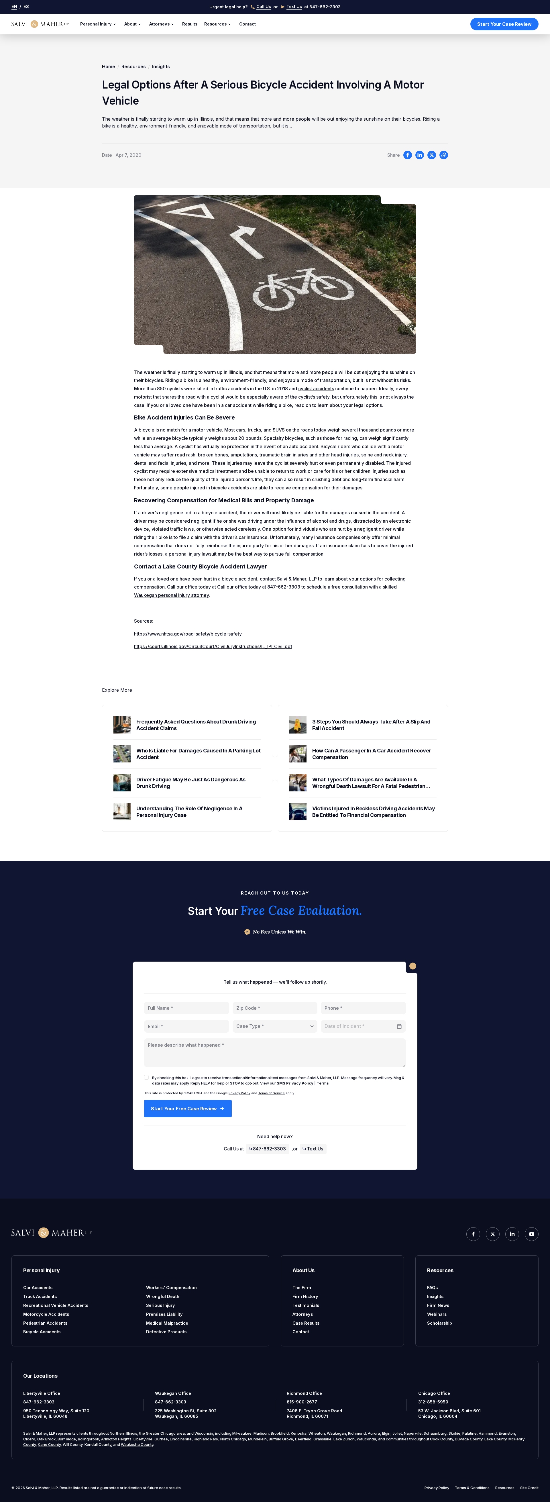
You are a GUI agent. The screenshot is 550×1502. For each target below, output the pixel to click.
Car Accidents (37, 1287)
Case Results (305, 1323)
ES (26, 6)
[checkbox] (146, 1077)
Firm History (305, 1296)
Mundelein (257, 1439)
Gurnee (161, 1439)
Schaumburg (435, 1433)
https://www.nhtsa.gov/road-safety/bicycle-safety (188, 634)
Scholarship (439, 1323)
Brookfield (280, 1433)
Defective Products (166, 1331)
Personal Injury (96, 23)
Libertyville (142, 1439)
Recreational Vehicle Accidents (55, 1305)
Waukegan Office (173, 1393)
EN (14, 6)
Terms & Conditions (472, 1487)
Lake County (495, 1439)
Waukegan (336, 1433)
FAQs (432, 1287)
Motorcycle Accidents (46, 1314)
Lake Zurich (344, 1439)
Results (189, 23)
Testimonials (305, 1305)
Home (108, 66)
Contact (247, 23)
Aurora (374, 1433)
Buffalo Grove (281, 1439)
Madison (261, 1433)
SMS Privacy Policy (295, 1083)
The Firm (301, 1287)
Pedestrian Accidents (45, 1323)
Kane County (49, 1444)
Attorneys (159, 23)
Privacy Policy (239, 1093)
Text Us (315, 1149)
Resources (215, 23)
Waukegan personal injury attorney (171, 595)
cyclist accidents (316, 388)
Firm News (438, 1305)
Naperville (413, 1433)
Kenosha (299, 1433)
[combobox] (275, 1026)
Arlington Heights (116, 1439)
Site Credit (529, 1487)
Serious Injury (160, 1305)
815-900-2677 (302, 1401)
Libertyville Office (41, 1393)
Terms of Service (271, 1093)
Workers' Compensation (171, 1287)
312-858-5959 (433, 1401)
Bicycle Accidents (41, 1331)
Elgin (386, 1433)
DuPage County (468, 1439)
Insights (161, 66)
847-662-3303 (269, 1149)
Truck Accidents (40, 1296)
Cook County (441, 1439)
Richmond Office (304, 1393)
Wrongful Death (162, 1296)
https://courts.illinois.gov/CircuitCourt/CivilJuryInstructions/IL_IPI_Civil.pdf (213, 646)
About (130, 23)
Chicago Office (434, 1393)
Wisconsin (204, 1433)
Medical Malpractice (167, 1323)
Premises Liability (164, 1314)
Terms (323, 1083)
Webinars (437, 1314)
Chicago (168, 1433)
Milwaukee (242, 1433)
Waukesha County (137, 1444)
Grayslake (322, 1439)
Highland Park (206, 1439)
